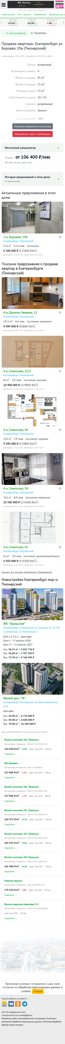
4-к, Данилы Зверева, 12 (20, 312)
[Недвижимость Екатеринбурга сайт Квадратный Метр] (59, 4)
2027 (29, 644)
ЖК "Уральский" (14, 624)
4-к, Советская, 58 (15, 430)
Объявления (40, 14)
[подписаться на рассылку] (4, 1003)
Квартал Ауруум (13, 880)
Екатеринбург (10, 241)
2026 (28, 640)
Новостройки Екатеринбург (24, 579)
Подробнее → (10, 754)
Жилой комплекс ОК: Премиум (21, 739)
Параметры (40, 32)
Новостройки (8, 14)
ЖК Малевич (11, 763)
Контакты (19, 1024)
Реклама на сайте (9, 1018)
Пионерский (26, 241)
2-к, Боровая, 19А (15, 237)
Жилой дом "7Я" (14, 698)
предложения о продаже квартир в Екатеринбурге (30, 266)
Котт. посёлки (24, 14)
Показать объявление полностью (32, 126)
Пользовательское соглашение (32, 1018)
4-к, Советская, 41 (15, 547)
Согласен (37, 991)
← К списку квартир (15, 33)
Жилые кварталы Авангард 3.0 (21, 904)
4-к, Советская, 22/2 (17, 371)
